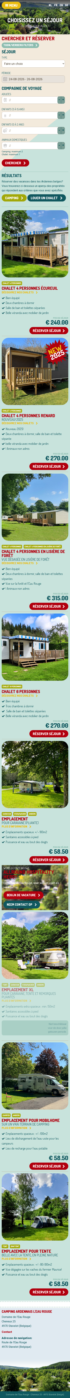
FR (55, 5)
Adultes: (7, 94)
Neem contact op (20, 904)
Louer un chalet (44, 198)
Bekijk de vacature (21, 895)
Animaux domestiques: (14, 139)
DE (66, 5)
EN (61, 5)
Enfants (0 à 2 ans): (13, 124)
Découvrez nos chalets (18, 292)
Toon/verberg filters (18, 45)
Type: (5, 57)
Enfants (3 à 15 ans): (13, 109)
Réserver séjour (47, 330)
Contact (7, 1332)
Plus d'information (15, 826)
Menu (13, 5)
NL (50, 5)
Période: (6, 73)
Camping (12, 198)
